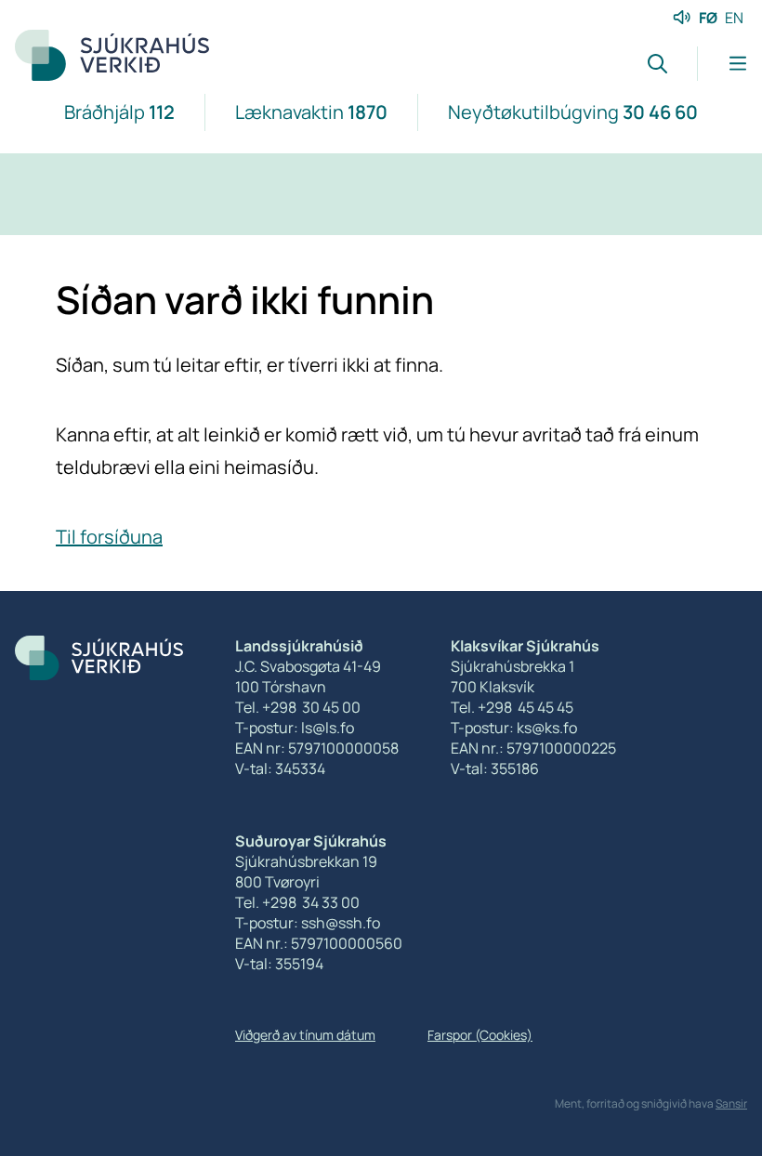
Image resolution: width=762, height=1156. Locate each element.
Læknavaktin (311, 112)
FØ (708, 17)
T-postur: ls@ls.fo (294, 727)
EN (734, 17)
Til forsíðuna (109, 536)
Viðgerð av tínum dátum (305, 1035)
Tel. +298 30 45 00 (298, 707)
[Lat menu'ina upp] (722, 63)
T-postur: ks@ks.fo (514, 727)
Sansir (731, 1103)
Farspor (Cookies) (479, 1035)
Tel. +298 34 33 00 (297, 902)
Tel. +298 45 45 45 (512, 707)
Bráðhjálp (119, 112)
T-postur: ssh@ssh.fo (307, 923)
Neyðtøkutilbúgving (573, 112)
